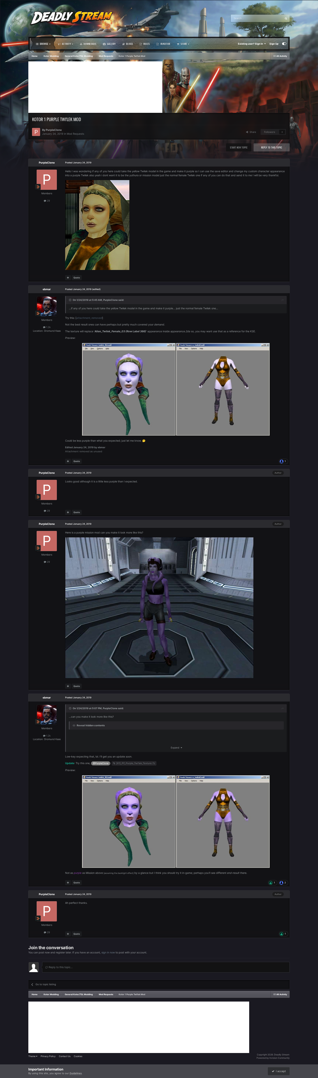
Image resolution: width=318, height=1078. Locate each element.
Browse (43, 44)
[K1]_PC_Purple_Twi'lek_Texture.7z (135, 763)
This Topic (272, 18)
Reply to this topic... (60, 967)
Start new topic (239, 147)
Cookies (78, 1056)
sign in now (108, 952)
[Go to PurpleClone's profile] (36, 132)
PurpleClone (54, 129)
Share (252, 131)
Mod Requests (75, 133)
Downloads (89, 44)
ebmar (47, 289)
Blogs (129, 44)
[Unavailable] (176, 389)
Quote (76, 277)
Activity (66, 44)
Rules (146, 44)
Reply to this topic (271, 147)
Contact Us (64, 1056)
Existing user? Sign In (251, 43)
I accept (280, 1071)
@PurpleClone (100, 763)
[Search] (286, 18)
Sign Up (273, 43)
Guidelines (76, 1073)
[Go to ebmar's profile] (47, 306)
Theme (32, 1056)
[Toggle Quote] (70, 299)
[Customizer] (284, 43)
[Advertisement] (95, 87)
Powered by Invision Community (273, 1057)
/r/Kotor (165, 44)
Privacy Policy (48, 1056)
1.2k (48, 327)
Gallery (111, 44)
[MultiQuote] (68, 277)
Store (183, 44)
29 (48, 200)
